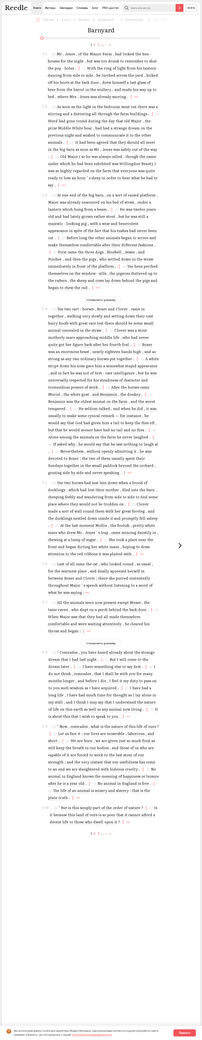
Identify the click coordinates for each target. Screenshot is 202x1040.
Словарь (82, 8)
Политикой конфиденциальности (91, 1034)
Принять (184, 1032)
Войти (191, 7)
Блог (95, 8)
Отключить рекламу (101, 300)
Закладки (66, 8)
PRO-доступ (110, 8)
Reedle (17, 8)
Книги (37, 8)
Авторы (50, 8)
